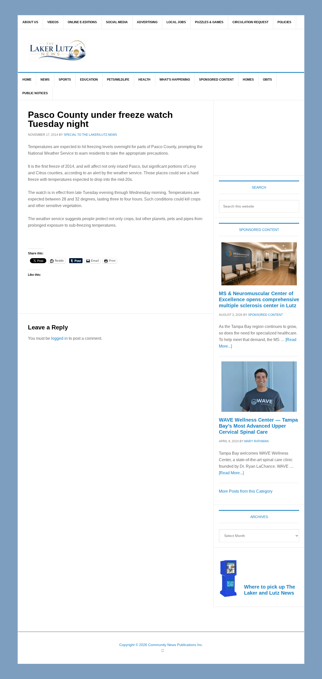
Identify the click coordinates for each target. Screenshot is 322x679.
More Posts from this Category (245, 491)
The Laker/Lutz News (174, 50)
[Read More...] (231, 473)
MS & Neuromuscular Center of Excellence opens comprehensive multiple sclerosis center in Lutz (259, 299)
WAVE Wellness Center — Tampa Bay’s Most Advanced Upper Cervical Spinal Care (258, 426)
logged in (59, 338)
